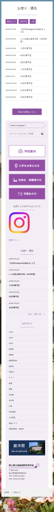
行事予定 (23, 21)
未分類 (11, 400)
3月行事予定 (26, 62)
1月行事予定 (26, 76)
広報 (10, 406)
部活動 (11, 395)
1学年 (11, 332)
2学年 (11, 338)
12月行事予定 (26, 83)
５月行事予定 (26, 48)
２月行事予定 (26, 69)
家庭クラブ (13, 423)
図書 (10, 389)
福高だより (11, 21)
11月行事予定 (26, 90)
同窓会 (11, 372)
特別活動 (12, 412)
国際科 (11, 355)
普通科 (11, 349)
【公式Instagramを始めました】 (22, 263)
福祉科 (11, 366)
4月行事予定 (26, 55)
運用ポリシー (14, 240)
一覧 (32, 21)
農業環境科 (13, 361)
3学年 (11, 343)
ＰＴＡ (11, 378)
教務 (10, 383)
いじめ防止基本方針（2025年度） (22, 274)
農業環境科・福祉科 (16, 429)
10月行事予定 (26, 97)
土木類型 (12, 418)
